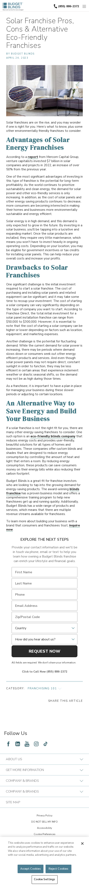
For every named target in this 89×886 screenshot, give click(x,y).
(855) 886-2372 (68, 6)
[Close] (82, 843)
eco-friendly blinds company (52, 436)
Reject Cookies (59, 869)
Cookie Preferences (44, 834)
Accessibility (44, 828)
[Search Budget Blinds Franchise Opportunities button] (87, 3)
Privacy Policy (44, 815)
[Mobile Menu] (84, 7)
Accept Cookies (30, 869)
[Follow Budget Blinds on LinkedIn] (17, 743)
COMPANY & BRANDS (22, 780)
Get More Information (25, 770)
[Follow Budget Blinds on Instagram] (36, 743)
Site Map (13, 802)
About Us (14, 759)
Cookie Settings (44, 879)
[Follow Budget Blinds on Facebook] (8, 743)
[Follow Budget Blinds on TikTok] (45, 743)
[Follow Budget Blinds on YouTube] (27, 743)
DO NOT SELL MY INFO (44, 821)
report (33, 157)
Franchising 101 (42, 688)
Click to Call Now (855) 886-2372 (44, 672)
